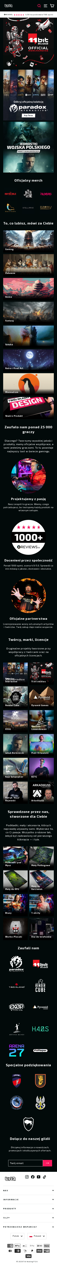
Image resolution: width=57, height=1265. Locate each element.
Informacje (11, 1199)
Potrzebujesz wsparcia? (20, 1227)
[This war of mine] (11, 194)
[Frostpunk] (47, 194)
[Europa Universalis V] (29, 208)
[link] (28, 15)
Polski (16, 1236)
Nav (5, 1190)
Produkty (9, 1208)
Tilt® (6, 1218)
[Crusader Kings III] (47, 208)
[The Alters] (29, 194)
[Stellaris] (11, 208)
